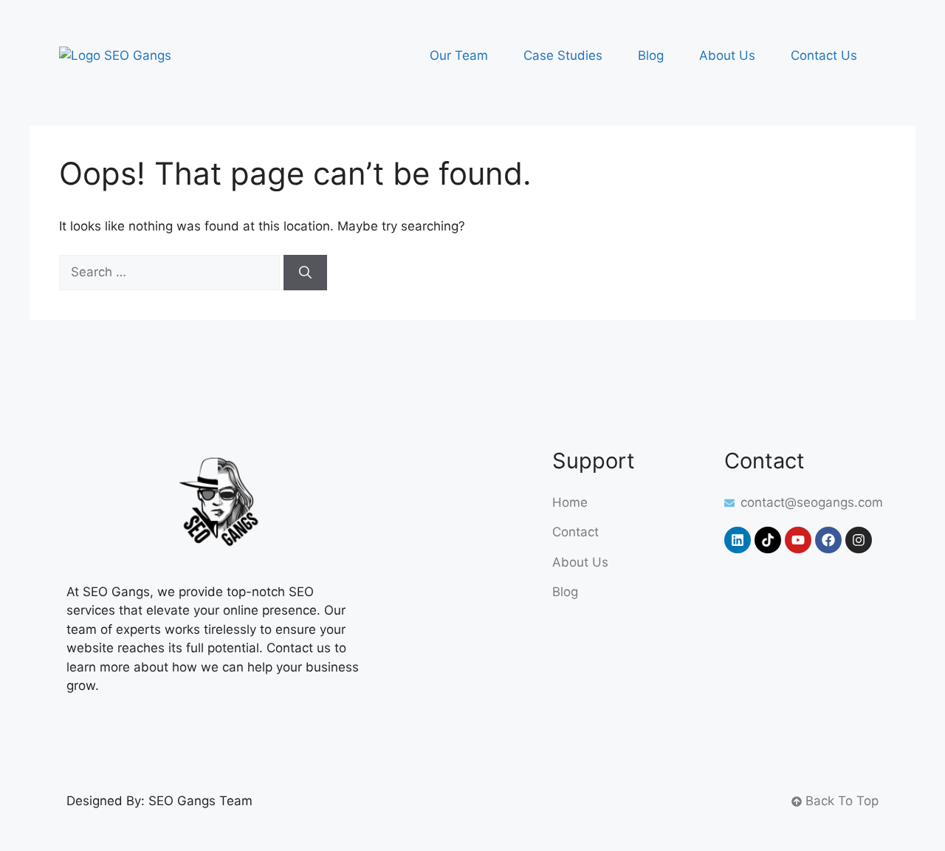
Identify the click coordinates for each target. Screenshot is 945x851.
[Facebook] (828, 540)
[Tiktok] (768, 540)
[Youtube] (798, 540)
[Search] (305, 272)
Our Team (459, 55)
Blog (651, 55)
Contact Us (824, 55)
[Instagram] (858, 540)
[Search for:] (171, 271)
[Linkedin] (737, 540)
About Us (727, 55)
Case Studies (562, 55)
